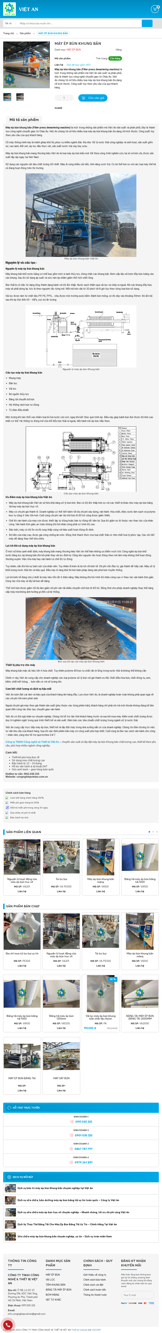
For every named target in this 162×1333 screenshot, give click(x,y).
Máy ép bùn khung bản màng (100, 880)
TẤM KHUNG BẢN (55, 1284)
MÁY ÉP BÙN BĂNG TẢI (22, 1078)
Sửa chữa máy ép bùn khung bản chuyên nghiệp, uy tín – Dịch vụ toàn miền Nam (65, 1236)
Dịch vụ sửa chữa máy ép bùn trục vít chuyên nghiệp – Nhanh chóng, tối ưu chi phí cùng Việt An (73, 1212)
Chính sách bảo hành (94, 1279)
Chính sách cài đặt (93, 1284)
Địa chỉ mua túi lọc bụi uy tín (22, 953)
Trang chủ (8, 33)
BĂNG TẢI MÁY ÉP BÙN (58, 1289)
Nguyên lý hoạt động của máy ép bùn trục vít (22, 880)
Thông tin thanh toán (95, 1294)
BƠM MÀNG (52, 1294)
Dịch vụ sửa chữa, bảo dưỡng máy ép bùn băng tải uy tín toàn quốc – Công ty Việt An (68, 1200)
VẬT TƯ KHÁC (53, 1299)
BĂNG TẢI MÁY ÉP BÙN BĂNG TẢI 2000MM (140, 1017)
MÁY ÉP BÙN (74, 49)
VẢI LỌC (50, 1279)
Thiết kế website (79, 1330)
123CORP (96, 1330)
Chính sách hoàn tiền (94, 1289)
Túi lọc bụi (61, 879)
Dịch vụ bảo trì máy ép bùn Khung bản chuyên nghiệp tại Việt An (55, 1188)
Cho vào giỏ (96, 98)
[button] (149, 831)
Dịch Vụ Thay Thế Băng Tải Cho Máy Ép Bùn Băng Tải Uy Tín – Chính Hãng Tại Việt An (67, 1224)
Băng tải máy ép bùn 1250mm (61, 1017)
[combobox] (10, 23)
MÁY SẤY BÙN (61, 1078)
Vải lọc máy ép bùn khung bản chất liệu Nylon (100, 1017)
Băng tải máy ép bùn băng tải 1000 (140, 880)
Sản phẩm (25, 33)
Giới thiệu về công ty (94, 1274)
